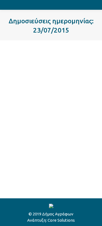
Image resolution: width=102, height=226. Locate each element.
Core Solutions (61, 220)
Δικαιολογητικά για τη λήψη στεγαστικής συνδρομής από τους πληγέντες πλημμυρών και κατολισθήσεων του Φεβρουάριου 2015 (51, 121)
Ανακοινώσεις (25, 143)
